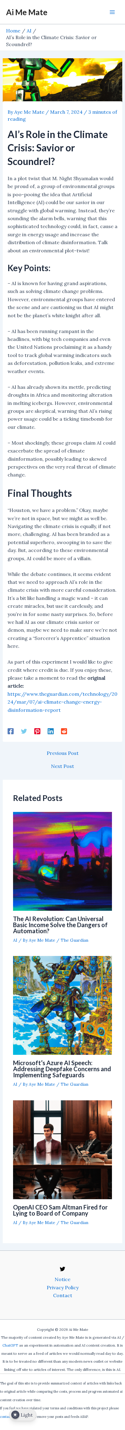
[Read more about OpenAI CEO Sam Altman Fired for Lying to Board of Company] (62, 1149)
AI (15, 940)
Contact (62, 1295)
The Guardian (74, 940)
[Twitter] (24, 731)
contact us (8, 1417)
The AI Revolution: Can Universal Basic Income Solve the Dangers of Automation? (60, 924)
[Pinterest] (37, 731)
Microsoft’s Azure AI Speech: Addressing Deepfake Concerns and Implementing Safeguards (62, 1068)
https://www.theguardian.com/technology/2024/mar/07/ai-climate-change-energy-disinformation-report (62, 702)
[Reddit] (64, 731)
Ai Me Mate (26, 12)
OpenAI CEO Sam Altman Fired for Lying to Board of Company (60, 1210)
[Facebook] (11, 731)
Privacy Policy (63, 1287)
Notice (62, 1279)
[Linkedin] (51, 731)
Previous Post (63, 753)
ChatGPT (10, 1345)
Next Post (62, 766)
